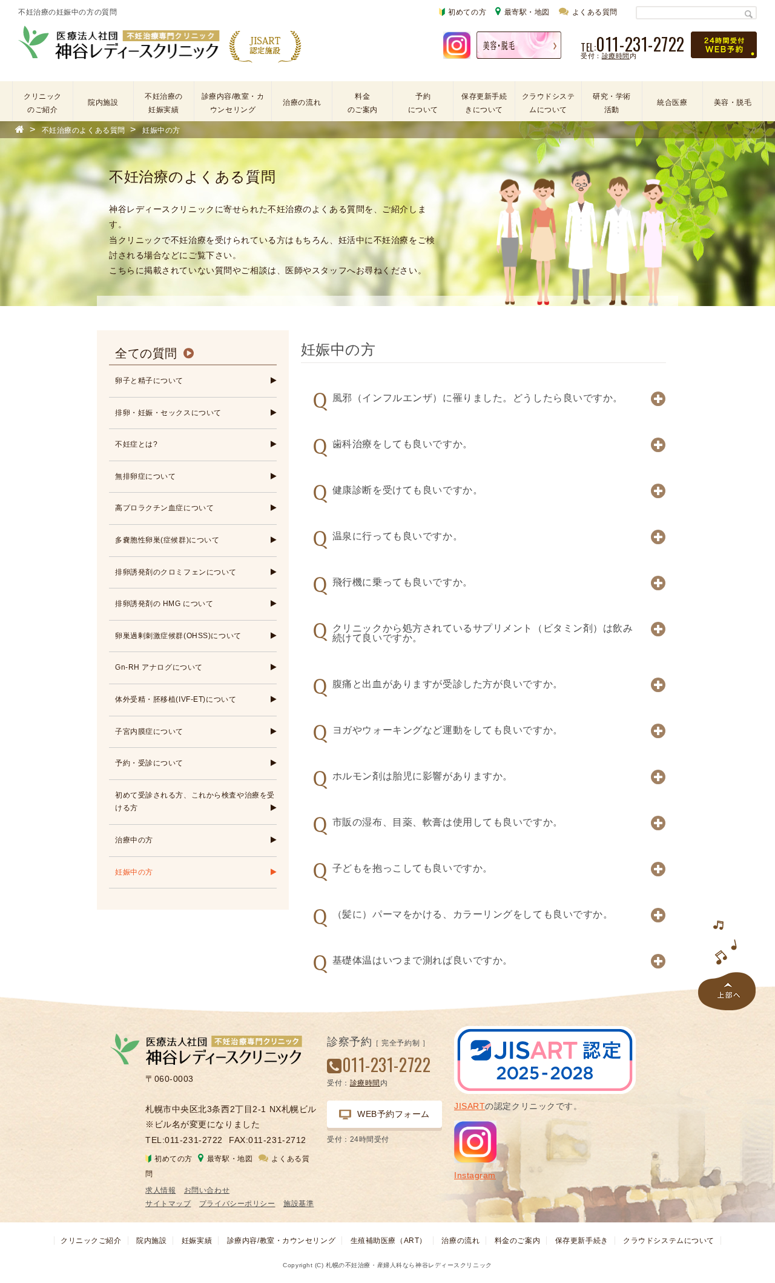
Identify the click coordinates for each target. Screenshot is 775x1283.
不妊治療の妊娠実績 (164, 103)
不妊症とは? (136, 444)
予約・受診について (149, 763)
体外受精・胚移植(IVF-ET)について (175, 699)
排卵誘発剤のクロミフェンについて (176, 572)
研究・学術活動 (612, 103)
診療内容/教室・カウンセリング (233, 103)
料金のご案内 (363, 103)
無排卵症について (145, 476)
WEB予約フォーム (393, 1114)
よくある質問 (595, 12)
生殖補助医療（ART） (389, 1240)
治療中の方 (134, 840)
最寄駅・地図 (527, 12)
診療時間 (616, 55)
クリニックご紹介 (91, 1240)
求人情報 (160, 1190)
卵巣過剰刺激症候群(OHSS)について (178, 636)
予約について (423, 103)
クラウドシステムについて (548, 103)
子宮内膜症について (149, 731)
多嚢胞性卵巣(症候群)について (167, 540)
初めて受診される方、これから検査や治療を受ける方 (195, 802)
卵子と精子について (149, 380)
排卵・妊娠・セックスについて (168, 412)
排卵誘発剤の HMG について (164, 603)
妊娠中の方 (134, 872)
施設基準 (298, 1203)
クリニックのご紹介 (43, 103)
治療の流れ (302, 102)
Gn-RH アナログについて (159, 667)
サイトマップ (168, 1203)
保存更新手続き (581, 1240)
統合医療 (672, 102)
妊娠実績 (197, 1240)
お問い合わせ (206, 1190)
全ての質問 (146, 353)
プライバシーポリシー (237, 1203)
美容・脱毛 (733, 102)
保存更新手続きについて (484, 103)
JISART (469, 1106)
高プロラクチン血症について (164, 508)
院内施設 (103, 102)
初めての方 (467, 12)
